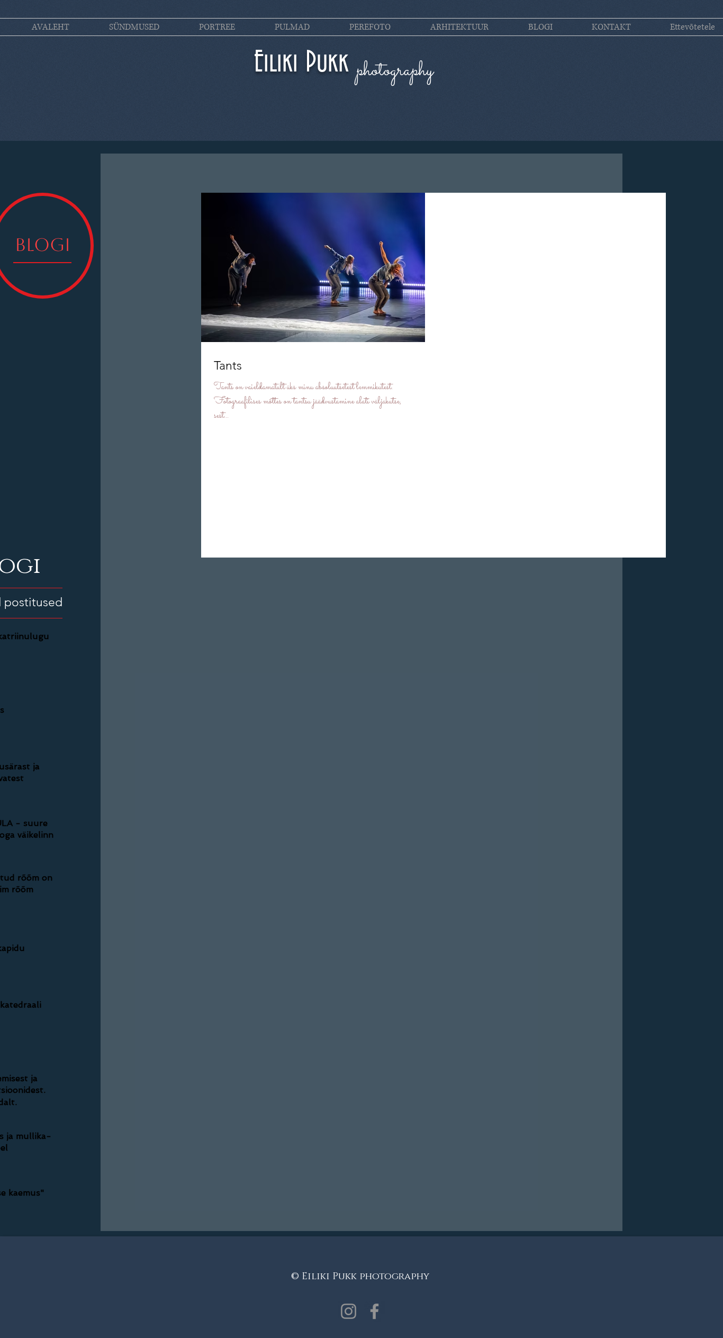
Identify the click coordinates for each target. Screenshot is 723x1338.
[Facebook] (374, 1311)
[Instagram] (348, 1311)
